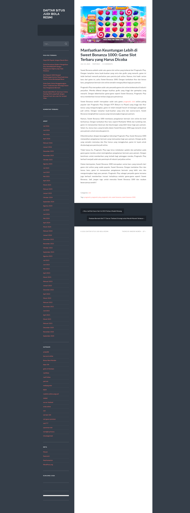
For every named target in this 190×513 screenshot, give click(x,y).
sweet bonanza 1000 (128, 197)
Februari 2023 (47, 281)
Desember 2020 (48, 327)
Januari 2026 (47, 147)
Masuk (45, 452)
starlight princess (49, 432)
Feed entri (46, 456)
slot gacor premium (49, 419)
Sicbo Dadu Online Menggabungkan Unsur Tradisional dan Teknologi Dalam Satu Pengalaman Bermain (55, 86)
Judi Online (46, 377)
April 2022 (46, 294)
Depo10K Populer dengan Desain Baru (55, 60)
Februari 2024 (47, 231)
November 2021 (48, 306)
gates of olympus (48, 369)
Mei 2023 (46, 269)
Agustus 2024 (47, 206)
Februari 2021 (47, 323)
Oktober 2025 (48, 159)
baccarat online (48, 356)
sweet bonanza (116, 197)
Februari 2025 (47, 189)
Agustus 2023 (47, 256)
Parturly (96, 64)
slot (44, 411)
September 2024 (48, 202)
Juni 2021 (46, 311)
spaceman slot (47, 427)
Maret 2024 (47, 227)
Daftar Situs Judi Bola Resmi (54, 14)
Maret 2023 (47, 277)
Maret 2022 (47, 298)
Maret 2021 (47, 319)
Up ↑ (144, 231)
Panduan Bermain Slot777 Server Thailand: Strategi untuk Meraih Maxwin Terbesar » (116, 218)
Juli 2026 (46, 126)
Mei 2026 (46, 134)
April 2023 (46, 273)
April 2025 (46, 180)
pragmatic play (96, 197)
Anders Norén (135, 231)
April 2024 (46, 223)
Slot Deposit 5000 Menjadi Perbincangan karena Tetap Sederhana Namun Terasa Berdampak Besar (55, 77)
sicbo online (47, 406)
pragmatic (87, 197)
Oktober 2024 (48, 197)
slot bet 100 (47, 415)
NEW (45, 390)
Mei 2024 (46, 218)
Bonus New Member (49, 360)
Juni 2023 (46, 264)
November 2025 (48, 155)
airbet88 (46, 352)
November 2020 (48, 332)
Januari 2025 (47, 193)
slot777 (45, 423)
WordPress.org (48, 464)
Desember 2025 (48, 151)
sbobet (45, 398)
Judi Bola (46, 373)
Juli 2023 (46, 260)
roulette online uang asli (51, 394)
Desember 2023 (48, 239)
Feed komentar (48, 460)
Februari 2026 (47, 143)
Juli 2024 (46, 210)
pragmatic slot (129, 101)
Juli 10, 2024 (85, 64)
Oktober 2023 (48, 248)
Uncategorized (48, 436)
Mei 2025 (46, 176)
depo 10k (46, 364)
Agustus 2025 (47, 164)
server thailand (48, 402)
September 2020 (48, 336)
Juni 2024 (46, 214)
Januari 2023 (47, 285)
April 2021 (46, 315)
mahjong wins (47, 385)
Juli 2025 (46, 168)
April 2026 (46, 139)
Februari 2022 (47, 302)
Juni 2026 (46, 130)
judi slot (45, 381)
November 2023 (48, 243)
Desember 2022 (48, 290)
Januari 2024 (47, 235)
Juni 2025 (46, 172)
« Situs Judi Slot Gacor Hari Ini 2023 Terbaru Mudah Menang (102, 211)
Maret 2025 (47, 185)
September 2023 (48, 252)
